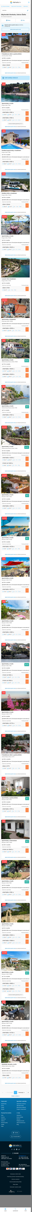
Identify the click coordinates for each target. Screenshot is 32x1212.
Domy (2, 1105)
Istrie (2, 1115)
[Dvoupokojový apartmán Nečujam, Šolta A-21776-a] (15, 712)
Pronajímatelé (16, 1136)
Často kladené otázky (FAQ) (15, 1181)
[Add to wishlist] (28, 35)
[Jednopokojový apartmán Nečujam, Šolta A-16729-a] (15, 536)
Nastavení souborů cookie (15, 1187)
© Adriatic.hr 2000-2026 (15, 1174)
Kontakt (16, 1153)
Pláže (2, 1126)
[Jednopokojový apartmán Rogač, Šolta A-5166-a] (15, 105)
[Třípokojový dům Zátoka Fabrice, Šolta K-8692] (15, 1053)
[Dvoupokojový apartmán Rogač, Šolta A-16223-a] (15, 236)
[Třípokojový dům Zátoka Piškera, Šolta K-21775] (15, 743)
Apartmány (3, 1103)
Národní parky (4, 1122)
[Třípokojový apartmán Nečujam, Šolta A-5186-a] (15, 881)
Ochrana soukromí (15, 1179)
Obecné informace (21, 1122)
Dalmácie (3, 1119)
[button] (15, 10)
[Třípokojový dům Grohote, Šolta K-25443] (15, 42)
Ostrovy (3, 1120)
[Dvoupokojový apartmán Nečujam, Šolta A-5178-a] (15, 786)
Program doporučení (21, 1109)
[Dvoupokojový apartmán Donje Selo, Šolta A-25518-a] (15, 318)
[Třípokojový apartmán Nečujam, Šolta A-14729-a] (15, 1021)
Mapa (9, 20)
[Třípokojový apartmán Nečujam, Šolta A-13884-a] (15, 926)
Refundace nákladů (21, 1107)
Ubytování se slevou (21, 1103)
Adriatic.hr (19, 1115)
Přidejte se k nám (20, 1120)
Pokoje (2, 1107)
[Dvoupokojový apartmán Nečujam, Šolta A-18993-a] (15, 975)
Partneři (16, 1132)
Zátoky (2, 1124)
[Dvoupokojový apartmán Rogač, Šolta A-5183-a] (15, 139)
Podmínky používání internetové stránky (15, 1176)
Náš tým (18, 1119)
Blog (18, 1124)
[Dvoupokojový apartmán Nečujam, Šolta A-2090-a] (15, 494)
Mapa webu (15, 1184)
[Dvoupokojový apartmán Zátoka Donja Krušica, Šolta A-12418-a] (15, 435)
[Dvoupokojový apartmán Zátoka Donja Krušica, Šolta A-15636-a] (15, 348)
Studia (2, 1109)
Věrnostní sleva (20, 1105)
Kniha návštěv (20, 1117)
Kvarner (3, 1117)
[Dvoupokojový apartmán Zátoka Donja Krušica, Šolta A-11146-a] (15, 404)
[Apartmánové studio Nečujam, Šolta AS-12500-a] (15, 839)
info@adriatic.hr (22, 1155)
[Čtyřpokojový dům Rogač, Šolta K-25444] (15, 182)
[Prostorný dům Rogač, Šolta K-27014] (15, 277)
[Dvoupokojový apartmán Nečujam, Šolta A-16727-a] (15, 578)
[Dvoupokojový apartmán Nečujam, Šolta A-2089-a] (15, 620)
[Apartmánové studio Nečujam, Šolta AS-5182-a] (15, 666)
